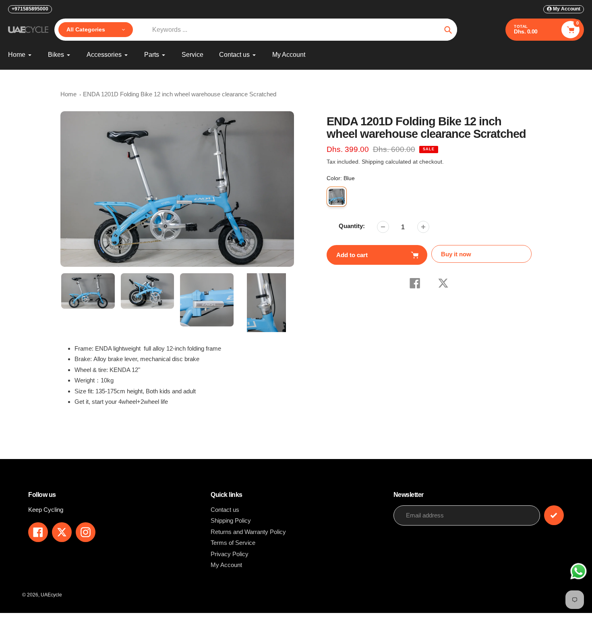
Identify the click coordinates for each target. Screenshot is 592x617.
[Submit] (554, 515)
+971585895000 (30, 9)
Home (68, 94)
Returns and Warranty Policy (248, 531)
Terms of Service (233, 542)
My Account (226, 564)
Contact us (225, 509)
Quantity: (352, 225)
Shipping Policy (231, 520)
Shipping (373, 161)
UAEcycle (51, 595)
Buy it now (456, 254)
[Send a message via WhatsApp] (578, 571)
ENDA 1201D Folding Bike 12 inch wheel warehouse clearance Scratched (179, 94)
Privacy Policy (229, 554)
